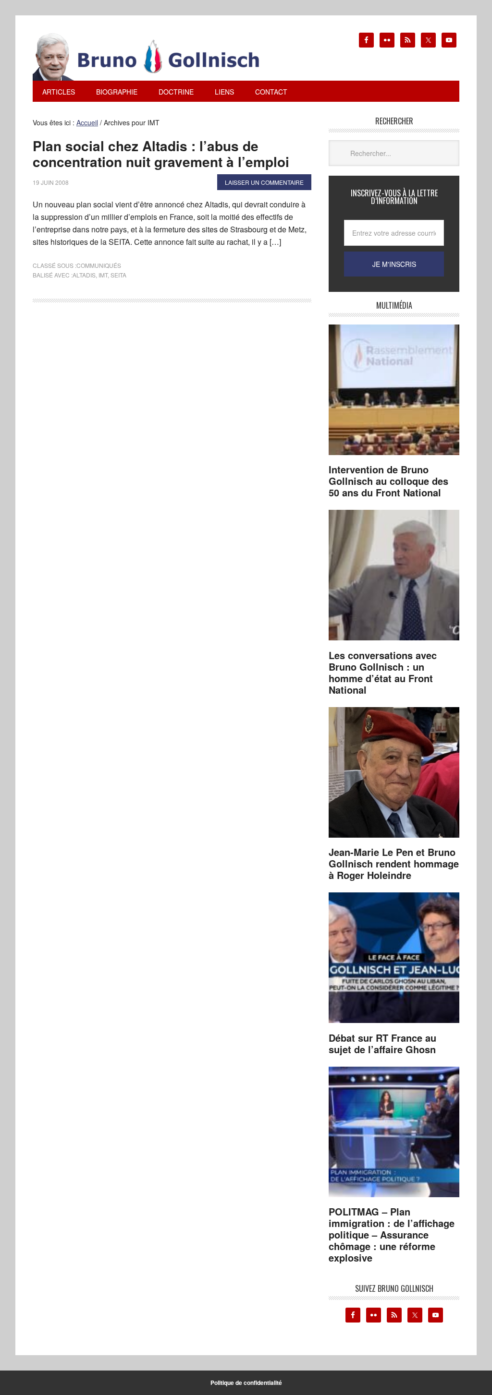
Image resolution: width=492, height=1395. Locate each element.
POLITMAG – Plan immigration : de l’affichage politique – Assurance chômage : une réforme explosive (392, 1234)
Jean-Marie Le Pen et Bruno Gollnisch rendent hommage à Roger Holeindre (394, 863)
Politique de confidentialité (246, 1382)
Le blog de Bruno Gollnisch (158, 57)
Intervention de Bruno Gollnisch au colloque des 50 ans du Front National (388, 480)
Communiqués (98, 265)
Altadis (84, 275)
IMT (103, 275)
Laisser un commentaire (264, 182)
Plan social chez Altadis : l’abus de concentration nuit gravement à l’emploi (161, 154)
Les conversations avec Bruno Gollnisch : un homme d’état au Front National (383, 672)
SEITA (118, 275)
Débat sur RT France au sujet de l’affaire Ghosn (382, 1043)
